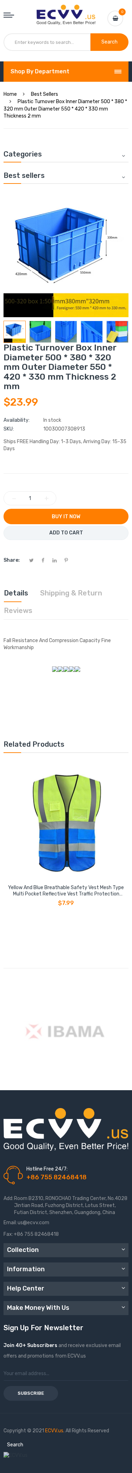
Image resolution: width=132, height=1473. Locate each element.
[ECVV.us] (66, 12)
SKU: (9, 429)
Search (15, 1445)
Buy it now (66, 517)
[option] (14, 332)
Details (16, 593)
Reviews (18, 610)
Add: (8, 1198)
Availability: (17, 420)
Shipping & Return (71, 593)
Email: (10, 1223)
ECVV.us (54, 1431)
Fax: (8, 1234)
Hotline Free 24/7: (47, 1169)
